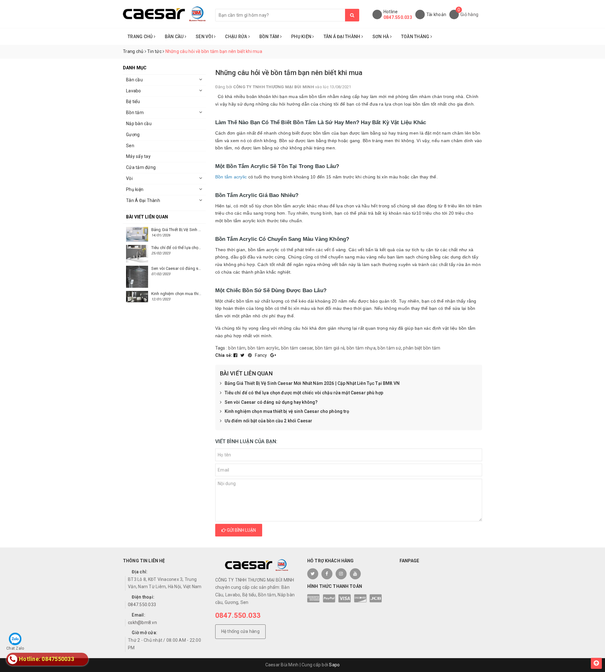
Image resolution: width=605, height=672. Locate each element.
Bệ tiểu (133, 101)
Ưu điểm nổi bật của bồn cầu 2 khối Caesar (269, 420)
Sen (130, 145)
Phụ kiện (134, 189)
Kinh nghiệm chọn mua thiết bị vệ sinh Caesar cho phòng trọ (287, 411)
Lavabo (133, 90)
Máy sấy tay (138, 156)
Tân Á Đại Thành (342, 36)
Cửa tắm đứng (141, 167)
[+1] (273, 355)
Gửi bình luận (241, 530)
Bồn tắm (135, 112)
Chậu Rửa (236, 36)
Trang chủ (141, 36)
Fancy (261, 355)
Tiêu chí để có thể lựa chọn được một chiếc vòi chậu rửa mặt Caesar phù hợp (304, 392)
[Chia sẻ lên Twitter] (243, 355)
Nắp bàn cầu (139, 123)
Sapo (334, 664)
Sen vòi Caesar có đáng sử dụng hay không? (271, 402)
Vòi (129, 178)
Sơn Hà (381, 36)
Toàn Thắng (415, 36)
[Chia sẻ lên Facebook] (236, 355)
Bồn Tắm (269, 36)
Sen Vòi (205, 36)
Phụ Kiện (301, 36)
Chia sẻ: (224, 355)
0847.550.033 (397, 17)
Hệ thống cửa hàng (240, 631)
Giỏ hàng (469, 14)
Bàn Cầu (175, 36)
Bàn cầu (134, 79)
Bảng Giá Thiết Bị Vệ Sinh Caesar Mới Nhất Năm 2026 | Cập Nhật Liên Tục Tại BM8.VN (312, 383)
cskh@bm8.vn (142, 622)
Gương (133, 134)
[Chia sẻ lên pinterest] (250, 355)
